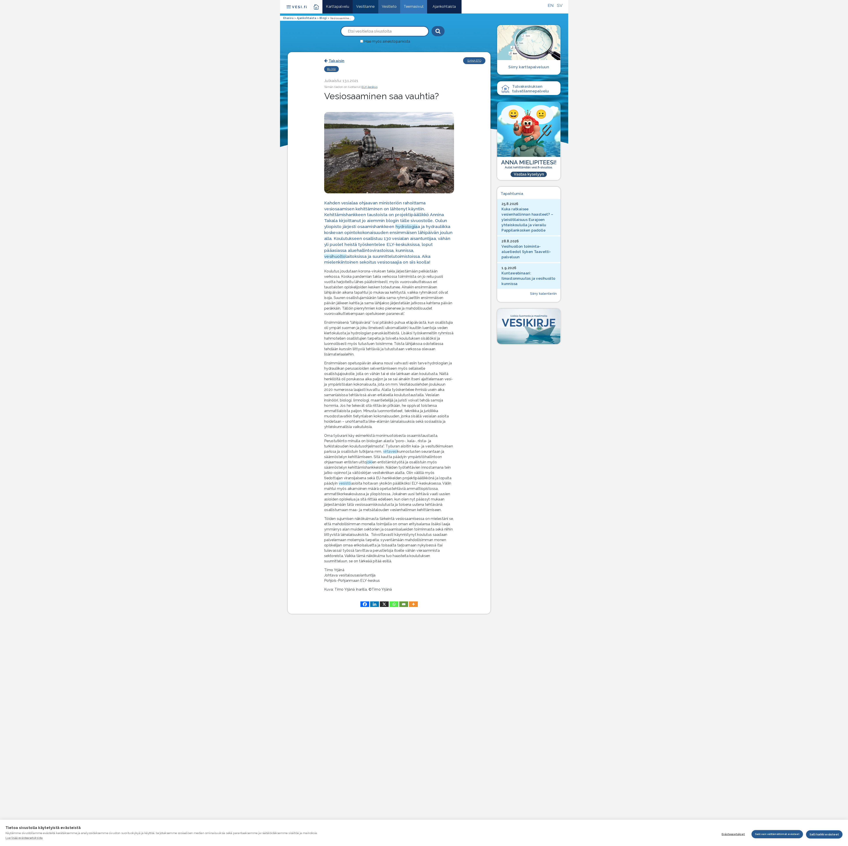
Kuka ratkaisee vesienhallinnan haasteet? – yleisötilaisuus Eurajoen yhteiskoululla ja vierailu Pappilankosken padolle (527, 219)
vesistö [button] (345, 483)
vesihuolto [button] (335, 256)
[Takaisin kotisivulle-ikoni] (316, 6)
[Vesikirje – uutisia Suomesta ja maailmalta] (528, 326)
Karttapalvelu (337, 6)
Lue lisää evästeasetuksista (24, 838)
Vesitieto (389, 6)
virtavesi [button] (390, 451)
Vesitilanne (365, 6)
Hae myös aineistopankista (387, 41)
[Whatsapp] (394, 604)
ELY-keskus (369, 87)
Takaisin (336, 60)
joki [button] (369, 462)
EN (551, 5)
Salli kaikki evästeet (824, 834)
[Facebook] (364, 604)
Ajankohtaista (444, 6)
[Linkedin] (374, 604)
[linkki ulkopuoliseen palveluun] (528, 141)
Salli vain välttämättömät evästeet (777, 834)
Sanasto (474, 60)
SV (560, 5)
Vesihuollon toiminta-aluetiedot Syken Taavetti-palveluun (526, 251)
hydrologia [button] (407, 226)
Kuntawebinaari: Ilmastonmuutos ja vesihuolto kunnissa (528, 278)
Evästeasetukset (733, 834)
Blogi (331, 69)
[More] (413, 604)
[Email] (403, 604)
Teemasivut (414, 6)
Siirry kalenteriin (543, 294)
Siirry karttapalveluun (528, 67)
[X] (384, 604)
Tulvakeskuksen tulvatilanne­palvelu (530, 88)
